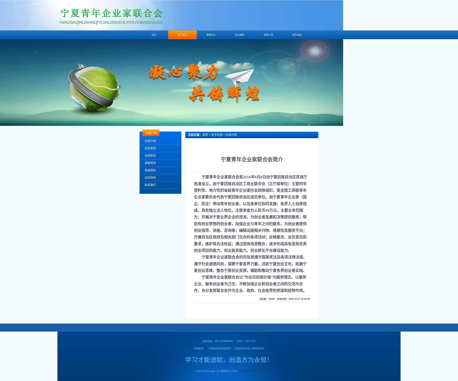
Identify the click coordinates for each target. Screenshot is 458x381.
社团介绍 (150, 140)
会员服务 (239, 34)
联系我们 (150, 184)
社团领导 (150, 177)
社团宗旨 (150, 155)
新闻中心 (211, 34)
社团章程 (150, 148)
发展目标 (150, 170)
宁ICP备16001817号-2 (251, 371)
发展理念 (150, 162)
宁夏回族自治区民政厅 (219, 348)
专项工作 (268, 34)
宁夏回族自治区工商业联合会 (249, 348)
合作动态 (297, 34)
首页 (154, 34)
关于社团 (182, 34)
